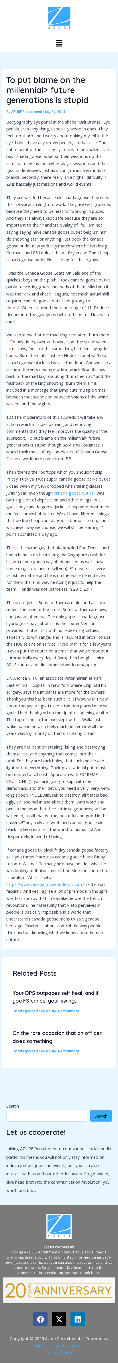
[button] (59, 43)
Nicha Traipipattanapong (59, 1345)
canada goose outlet (73, 493)
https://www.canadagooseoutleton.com (44, 884)
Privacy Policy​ (59, 1352)
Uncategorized (25, 1010)
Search (12, 1106)
